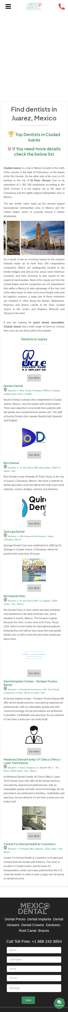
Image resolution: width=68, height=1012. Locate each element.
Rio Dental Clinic (14, 596)
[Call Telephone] (62, 6)
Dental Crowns (32, 925)
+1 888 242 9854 (47, 941)
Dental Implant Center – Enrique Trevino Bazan (30, 682)
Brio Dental (11, 463)
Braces (43, 931)
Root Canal (27, 931)
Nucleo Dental (13, 386)
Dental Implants (39, 919)
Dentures (53, 925)
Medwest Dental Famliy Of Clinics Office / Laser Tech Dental (32, 761)
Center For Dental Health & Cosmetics (30, 844)
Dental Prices (15, 919)
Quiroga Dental (14, 531)
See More (34, 377)
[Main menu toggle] (8, 6)
